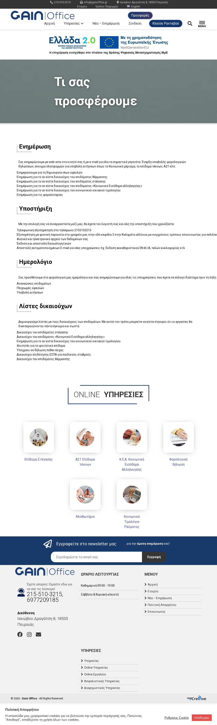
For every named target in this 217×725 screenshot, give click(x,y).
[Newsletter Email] (96, 557)
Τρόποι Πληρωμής (106, 6)
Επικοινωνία (156, 611)
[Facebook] (20, 634)
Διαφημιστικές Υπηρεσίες (102, 688)
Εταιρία (82, 6)
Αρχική (49, 23)
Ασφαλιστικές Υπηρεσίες (102, 681)
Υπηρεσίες (72, 23)
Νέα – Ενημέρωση (106, 23)
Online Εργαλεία (95, 674)
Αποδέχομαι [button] (201, 717)
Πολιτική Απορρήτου (162, 605)
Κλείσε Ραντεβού (165, 23)
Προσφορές (140, 15)
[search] (193, 23)
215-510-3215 (62, 2)
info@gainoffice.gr (95, 2)
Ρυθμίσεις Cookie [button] (176, 717)
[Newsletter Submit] (154, 557)
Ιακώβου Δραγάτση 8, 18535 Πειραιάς (144, 2)
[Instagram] (29, 634)
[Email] (38, 634)
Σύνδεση (135, 23)
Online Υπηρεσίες (96, 667)
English (135, 6)
